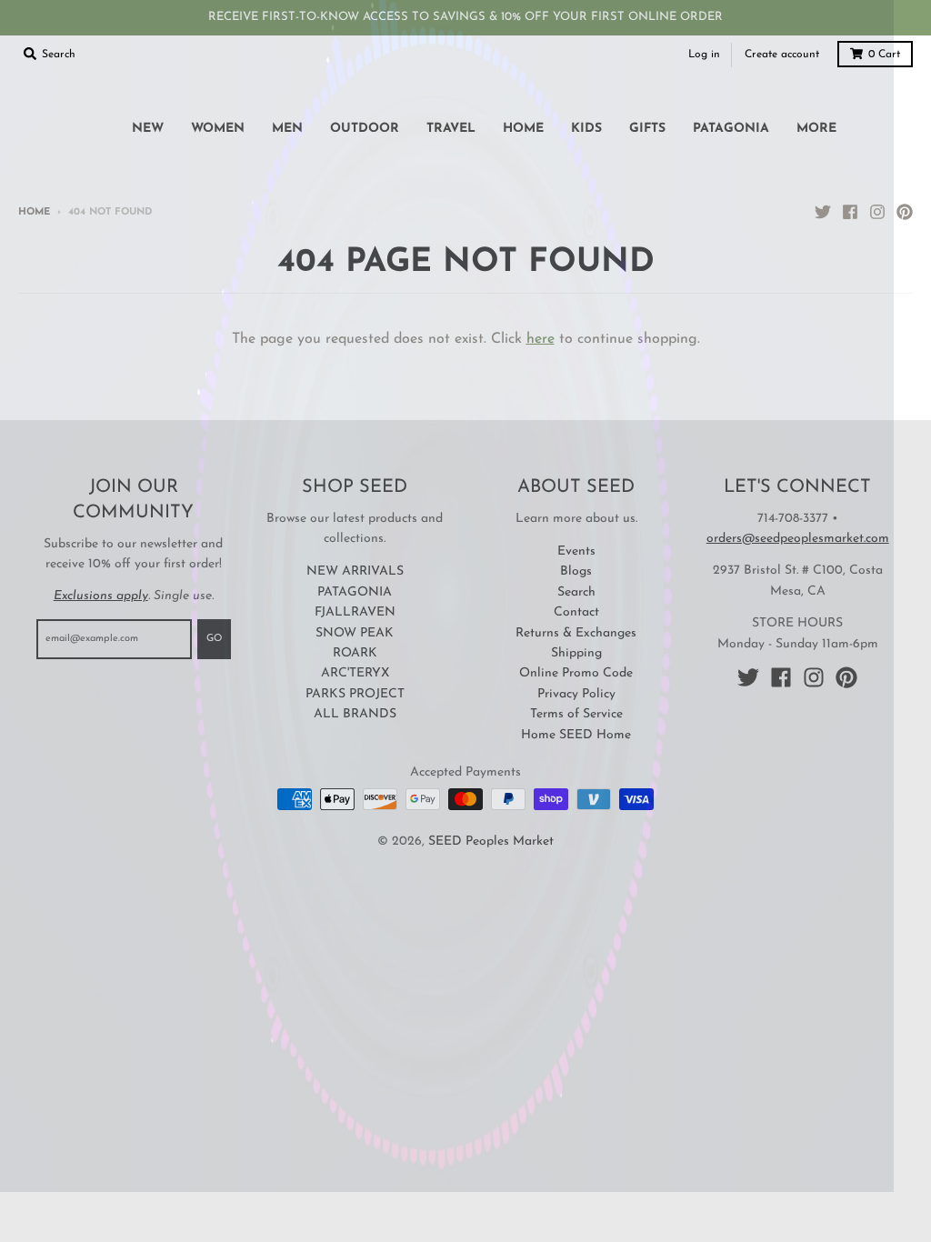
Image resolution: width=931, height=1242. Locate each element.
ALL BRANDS (355, 714)
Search (576, 592)
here (540, 339)
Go (214, 639)
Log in (704, 54)
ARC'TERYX (355, 673)
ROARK (355, 653)
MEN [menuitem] (287, 128)
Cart (884, 54)
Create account (782, 54)
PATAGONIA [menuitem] (731, 128)
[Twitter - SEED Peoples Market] (823, 212)
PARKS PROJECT (355, 694)
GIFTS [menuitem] (647, 128)
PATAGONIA (354, 592)
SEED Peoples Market (491, 841)
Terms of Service (576, 714)
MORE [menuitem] (816, 128)
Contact (576, 612)
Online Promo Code (576, 673)
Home (34, 212)
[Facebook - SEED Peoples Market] (850, 212)
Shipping (576, 653)
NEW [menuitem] (148, 128)
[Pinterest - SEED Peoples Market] (904, 212)
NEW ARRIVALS (355, 571)
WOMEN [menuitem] (218, 128)
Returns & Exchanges (576, 633)
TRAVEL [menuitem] (451, 128)
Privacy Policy (576, 694)
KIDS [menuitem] (586, 128)
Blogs (576, 571)
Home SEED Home (576, 735)
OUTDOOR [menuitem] (364, 128)
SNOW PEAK (354, 633)
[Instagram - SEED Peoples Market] (877, 212)
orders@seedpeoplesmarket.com (797, 539)
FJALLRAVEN (355, 612)
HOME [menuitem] (523, 128)
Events (576, 551)
